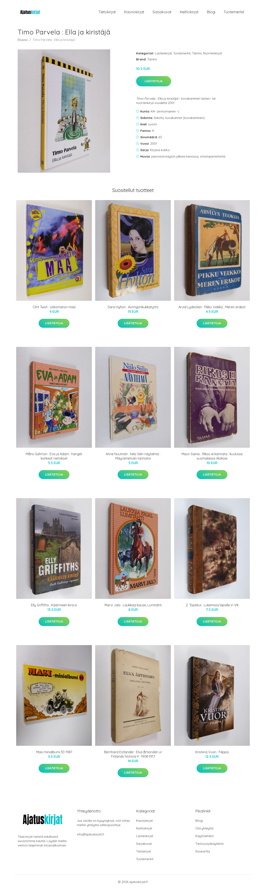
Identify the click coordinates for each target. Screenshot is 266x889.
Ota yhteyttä (204, 828)
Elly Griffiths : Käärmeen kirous (54, 605)
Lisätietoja (154, 81)
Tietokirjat (107, 12)
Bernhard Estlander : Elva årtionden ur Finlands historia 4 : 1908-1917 (133, 754)
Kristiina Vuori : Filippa (212, 752)
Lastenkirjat (163, 53)
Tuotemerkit (234, 12)
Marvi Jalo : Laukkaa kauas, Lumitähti (133, 605)
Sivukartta (202, 851)
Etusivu (23, 40)
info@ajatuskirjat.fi (90, 834)
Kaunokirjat (134, 12)
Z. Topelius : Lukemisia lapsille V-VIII (212, 605)
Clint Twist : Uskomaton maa (54, 307)
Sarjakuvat (162, 12)
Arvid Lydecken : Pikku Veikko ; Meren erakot (212, 307)
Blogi (211, 12)
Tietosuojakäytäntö (209, 844)
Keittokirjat (189, 12)
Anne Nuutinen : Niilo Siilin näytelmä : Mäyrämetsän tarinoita (133, 456)
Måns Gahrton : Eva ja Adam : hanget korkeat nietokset (54, 456)
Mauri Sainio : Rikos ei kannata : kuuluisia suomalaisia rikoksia (212, 456)
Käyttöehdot (204, 836)
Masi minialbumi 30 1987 (54, 752)
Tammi (197, 53)
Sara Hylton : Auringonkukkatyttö (133, 307)
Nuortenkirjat (212, 53)
